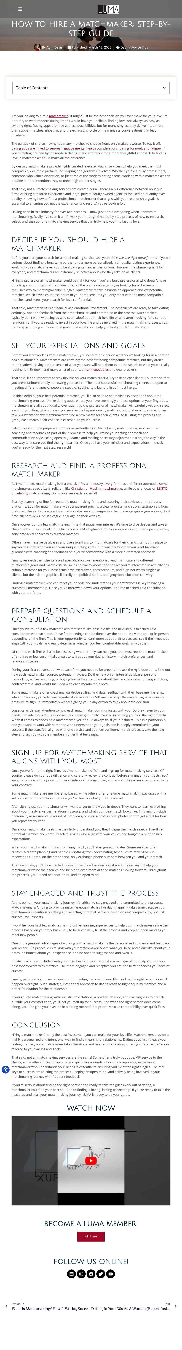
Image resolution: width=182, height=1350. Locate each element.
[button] (20, 9)
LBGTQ (162, 488)
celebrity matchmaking (33, 493)
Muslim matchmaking (106, 488)
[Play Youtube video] (91, 1160)
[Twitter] (100, 1273)
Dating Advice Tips (134, 47)
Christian (78, 488)
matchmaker (58, 116)
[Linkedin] (71, 1273)
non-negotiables (96, 369)
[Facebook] (91, 1273)
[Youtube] (110, 1273)
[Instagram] (81, 1273)
